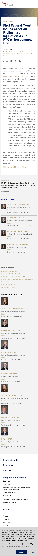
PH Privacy (6, 484)
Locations (6, 519)
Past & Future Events (9, 502)
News (4, 513)
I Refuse (31, 552)
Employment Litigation (9, 284)
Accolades (6, 516)
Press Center (7, 522)
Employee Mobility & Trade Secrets (13, 276)
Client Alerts (8, 21)
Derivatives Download (9, 496)
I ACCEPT (22, 552)
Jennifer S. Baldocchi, (13, 52)
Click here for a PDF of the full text (15, 167)
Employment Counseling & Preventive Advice (17, 279)
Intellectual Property (8, 287)
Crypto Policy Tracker (9, 493)
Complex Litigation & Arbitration (12, 274)
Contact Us (6, 526)
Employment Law (7, 282)
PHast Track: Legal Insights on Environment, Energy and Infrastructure (16, 488)
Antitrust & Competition (9, 271)
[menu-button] (33, 4)
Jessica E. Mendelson (17, 54)
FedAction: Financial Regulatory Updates (15, 499)
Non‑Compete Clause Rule (13, 76)
